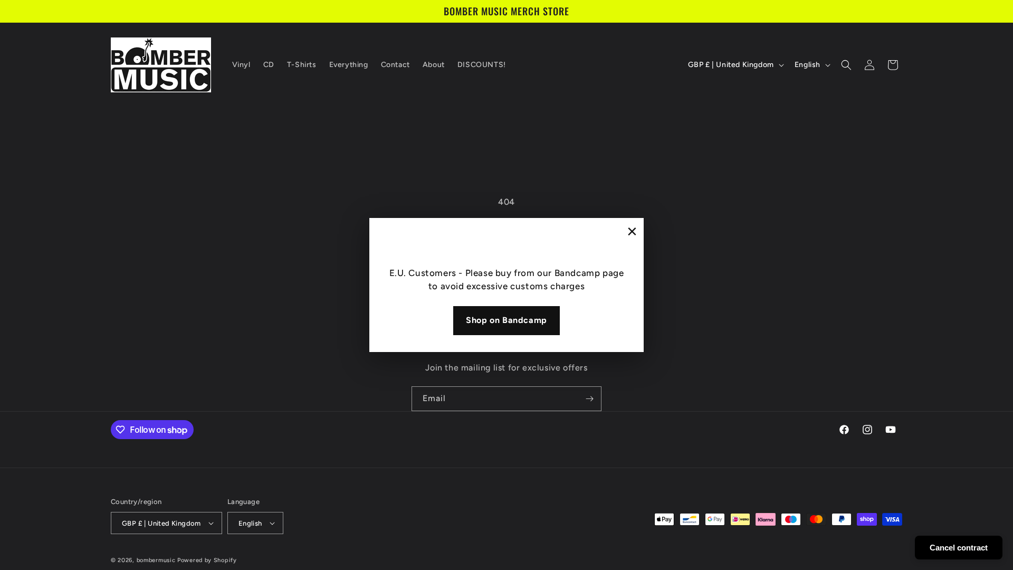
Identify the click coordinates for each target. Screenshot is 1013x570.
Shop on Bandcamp (506, 320)
